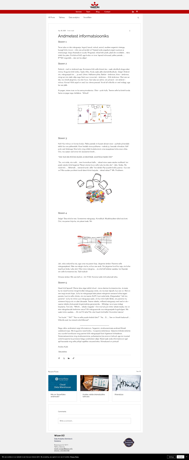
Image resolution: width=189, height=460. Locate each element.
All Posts (51, 17)
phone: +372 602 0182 (61, 450)
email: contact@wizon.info (63, 449)
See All (138, 371)
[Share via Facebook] (59, 358)
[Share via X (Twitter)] (64, 358)
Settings (171, 457)
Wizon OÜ (59, 435)
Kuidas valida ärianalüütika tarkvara (94, 395)
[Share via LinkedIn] (69, 358)
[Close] (186, 456)
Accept (180, 457)
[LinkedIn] (133, 11)
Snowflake (87, 17)
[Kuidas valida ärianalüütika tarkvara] (94, 383)
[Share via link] (73, 358)
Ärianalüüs (119, 394)
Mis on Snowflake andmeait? (58, 395)
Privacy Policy (74, 457)
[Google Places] (137, 11)
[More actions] (130, 30)
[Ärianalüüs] (126, 383)
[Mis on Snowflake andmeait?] (62, 383)
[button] (138, 17)
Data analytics (74, 17)
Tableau (62, 17)
